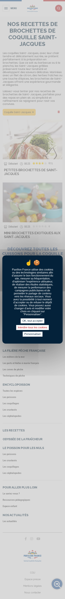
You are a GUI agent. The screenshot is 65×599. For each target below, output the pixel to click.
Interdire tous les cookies (32, 327)
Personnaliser (32, 334)
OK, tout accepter (32, 320)
